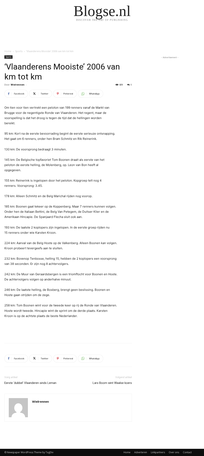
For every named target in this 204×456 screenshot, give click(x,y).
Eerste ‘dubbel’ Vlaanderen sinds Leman (30, 383)
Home (7, 51)
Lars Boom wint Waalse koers (112, 383)
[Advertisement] (68, 330)
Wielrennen (18, 84)
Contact (187, 452)
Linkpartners (158, 452)
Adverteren (140, 452)
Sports (19, 51)
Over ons (174, 452)
